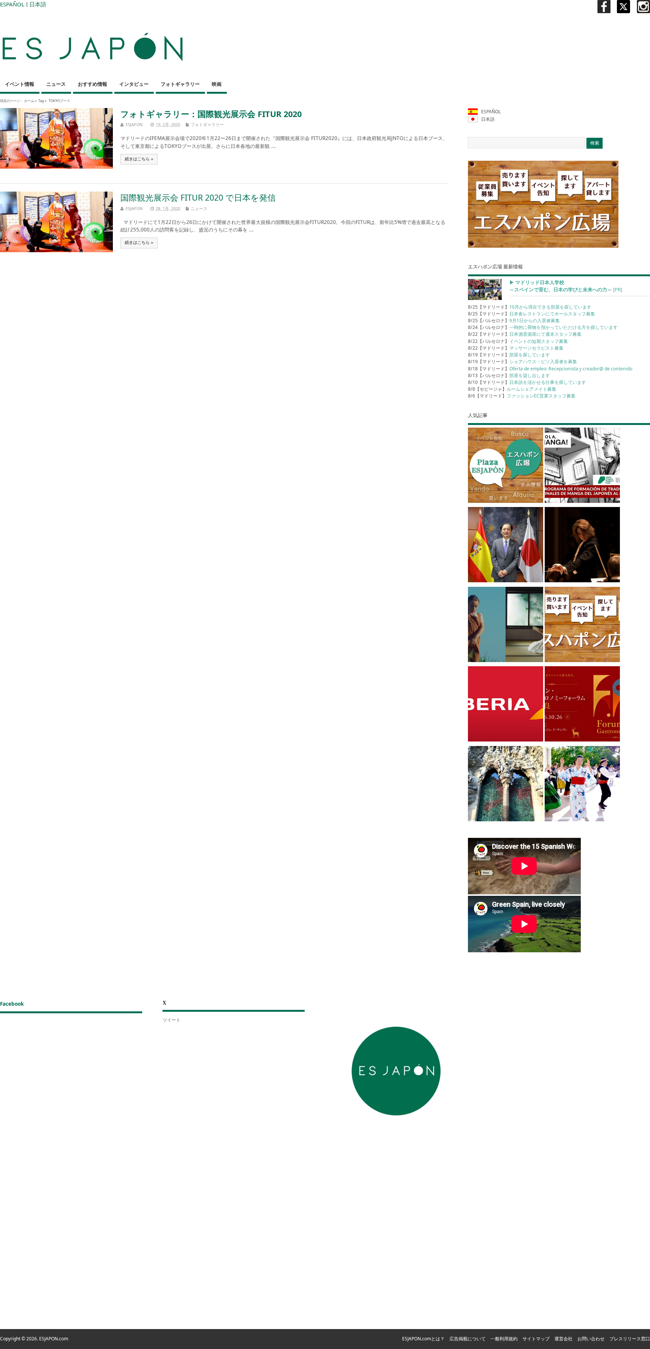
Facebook (12, 1003)
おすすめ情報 (92, 84)
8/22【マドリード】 (525, 334)
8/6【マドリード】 (522, 396)
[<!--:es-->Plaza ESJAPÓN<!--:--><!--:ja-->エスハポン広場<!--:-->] (505, 466)
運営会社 (563, 1338)
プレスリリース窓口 (629, 1338)
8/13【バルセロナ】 (509, 375)
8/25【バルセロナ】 (514, 320)
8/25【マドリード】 (529, 307)
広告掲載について (468, 1338)
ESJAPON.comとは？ (423, 1338)
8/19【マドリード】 (509, 355)
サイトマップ (536, 1338)
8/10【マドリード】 (527, 382)
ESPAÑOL (12, 4)
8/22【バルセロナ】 (518, 341)
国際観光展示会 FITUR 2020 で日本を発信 (198, 197)
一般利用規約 (504, 1338)
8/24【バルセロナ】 (543, 327)
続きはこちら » (139, 158)
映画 (217, 84)
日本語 (37, 4)
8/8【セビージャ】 (512, 389)
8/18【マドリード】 (550, 368)
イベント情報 (19, 84)
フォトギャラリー (180, 84)
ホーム (29, 100)
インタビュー (134, 84)
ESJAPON (134, 124)
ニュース (56, 84)
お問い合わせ (590, 1338)
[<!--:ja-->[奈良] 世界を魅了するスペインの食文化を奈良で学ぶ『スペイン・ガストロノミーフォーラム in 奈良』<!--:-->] (582, 705)
